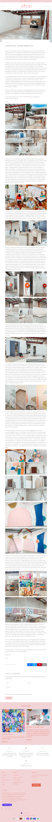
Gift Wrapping (16, 780)
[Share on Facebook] (29, 664)
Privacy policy (5, 780)
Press (3, 784)
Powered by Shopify (31, 815)
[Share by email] (44, 664)
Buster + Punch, (24, 330)
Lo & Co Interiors (9, 331)
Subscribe (36, 785)
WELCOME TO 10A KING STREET (35, 727)
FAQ (3, 777)
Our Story (4, 775)
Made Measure (32, 330)
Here (39, 377)
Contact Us (16, 775)
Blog (3, 782)
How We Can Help (7, 734)
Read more (5, 741)
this (18, 326)
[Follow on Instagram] (6, 809)
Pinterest (28, 90)
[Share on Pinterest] (39, 664)
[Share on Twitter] (34, 664)
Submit (9, 698)
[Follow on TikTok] (12, 809)
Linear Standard (40, 330)
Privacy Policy (35, 676)
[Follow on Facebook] (2, 809)
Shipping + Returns (18, 777)
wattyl (32, 430)
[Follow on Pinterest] (9, 809)
